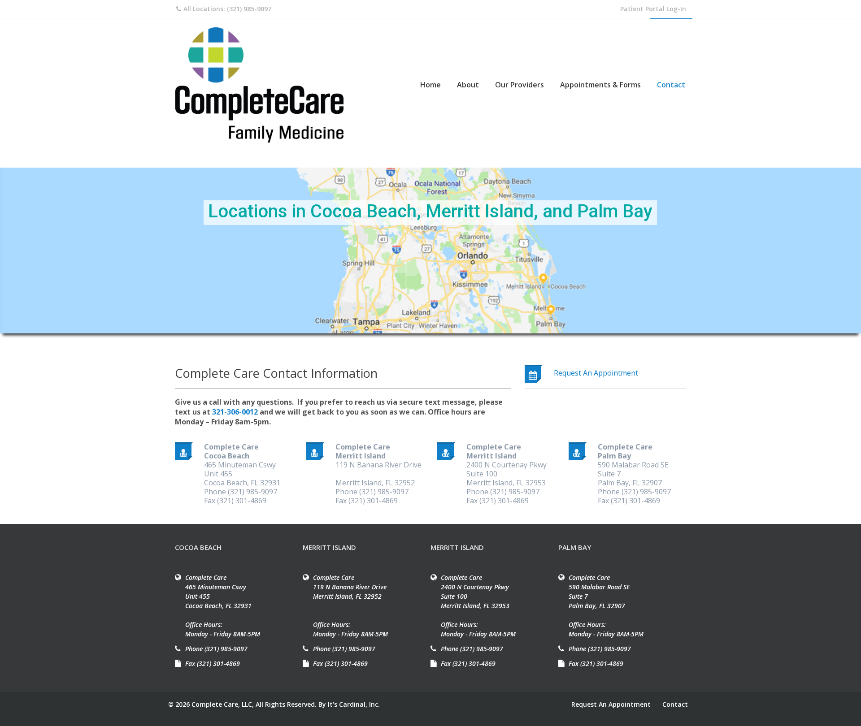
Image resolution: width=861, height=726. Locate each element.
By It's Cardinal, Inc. (349, 704)
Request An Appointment (611, 704)
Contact (671, 85)
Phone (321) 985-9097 (216, 648)
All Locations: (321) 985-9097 (227, 8)
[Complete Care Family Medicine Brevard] (260, 85)
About (468, 85)
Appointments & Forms (600, 85)
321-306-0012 (235, 412)
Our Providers (519, 85)
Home (430, 85)
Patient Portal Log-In (653, 8)
